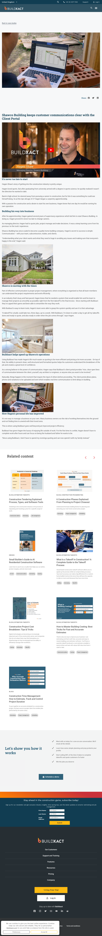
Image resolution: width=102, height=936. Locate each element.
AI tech (12, 573)
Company (51, 880)
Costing (12, 647)
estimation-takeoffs (22, 495)
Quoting (40, 573)
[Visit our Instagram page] (40, 911)
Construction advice (15, 515)
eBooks (11, 555)
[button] (96, 8)
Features (50, 862)
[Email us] (51, 911)
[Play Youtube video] (51, 150)
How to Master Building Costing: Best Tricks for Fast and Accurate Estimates (74, 629)
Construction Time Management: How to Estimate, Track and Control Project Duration (26, 699)
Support (85, 2)
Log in (97, 2)
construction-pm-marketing (72, 495)
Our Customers (51, 850)
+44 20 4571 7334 (71, 2)
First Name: (44, 810)
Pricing (51, 874)
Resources (51, 868)
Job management (35, 515)
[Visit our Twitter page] (46, 911)
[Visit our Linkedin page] (62, 911)
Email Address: (44, 818)
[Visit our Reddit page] (67, 911)
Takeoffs (75, 583)
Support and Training (51, 856)
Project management (71, 513)
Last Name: (44, 814)
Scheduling (82, 513)
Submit (59, 823)
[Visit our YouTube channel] (56, 911)
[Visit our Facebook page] (35, 911)
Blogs (11, 495)
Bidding (59, 583)
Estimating (25, 515)
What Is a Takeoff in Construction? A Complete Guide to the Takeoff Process (73, 562)
